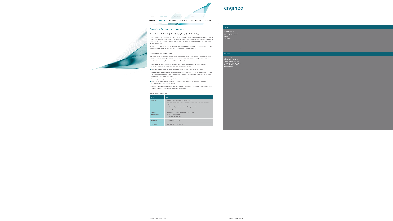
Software (192, 16)
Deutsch (152, 218)
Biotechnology (164, 16)
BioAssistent (183, 20)
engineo (151, 16)
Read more (227, 36)
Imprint (241, 218)
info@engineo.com (228, 66)
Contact (202, 16)
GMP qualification (179, 16)
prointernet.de (162, 218)
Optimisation (161, 20)
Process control (173, 20)
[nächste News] (241, 49)
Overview (152, 20)
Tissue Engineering (196, 20)
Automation (208, 20)
